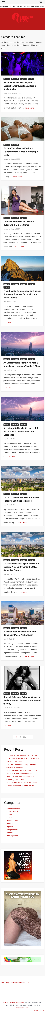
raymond (6, 159)
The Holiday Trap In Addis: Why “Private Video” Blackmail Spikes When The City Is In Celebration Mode (22, 758)
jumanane (7, 93)
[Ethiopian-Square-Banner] (18, 865)
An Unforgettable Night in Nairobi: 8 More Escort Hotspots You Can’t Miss (21, 364)
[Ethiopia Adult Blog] (22, 960)
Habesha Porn (12, 821)
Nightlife (23, 79)
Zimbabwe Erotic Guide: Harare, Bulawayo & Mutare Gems (18, 223)
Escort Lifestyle (12, 812)
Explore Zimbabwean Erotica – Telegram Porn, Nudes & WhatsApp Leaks (20, 152)
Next (25, 737)
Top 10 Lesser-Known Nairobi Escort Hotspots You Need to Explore (21, 499)
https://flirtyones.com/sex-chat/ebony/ (15, 982)
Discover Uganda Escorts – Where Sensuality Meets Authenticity (19, 633)
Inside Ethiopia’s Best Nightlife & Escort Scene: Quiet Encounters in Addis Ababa (19, 86)
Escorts (6, 79)
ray (4, 302)
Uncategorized (12, 836)
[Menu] (3, 2)
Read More (29, 108)
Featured (15, 79)
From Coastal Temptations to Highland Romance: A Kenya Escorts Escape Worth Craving (22, 294)
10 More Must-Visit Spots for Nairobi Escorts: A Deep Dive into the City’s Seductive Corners (21, 567)
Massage (23, 284)
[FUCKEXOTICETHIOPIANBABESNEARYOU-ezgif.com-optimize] (22, 918)
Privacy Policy (39, 1010)
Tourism (31, 79)
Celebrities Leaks (13, 809)
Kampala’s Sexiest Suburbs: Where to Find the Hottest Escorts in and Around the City (22, 700)
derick (5, 708)
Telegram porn (12, 830)
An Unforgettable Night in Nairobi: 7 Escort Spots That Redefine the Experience (20, 431)
